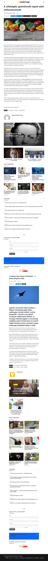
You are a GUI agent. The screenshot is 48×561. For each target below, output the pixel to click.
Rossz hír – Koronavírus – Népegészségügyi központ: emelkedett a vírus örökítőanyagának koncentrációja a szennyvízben (38, 177)
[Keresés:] (43, 2)
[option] (24, 134)
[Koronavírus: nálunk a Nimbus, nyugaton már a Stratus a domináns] (24, 170)
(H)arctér (8, 129)
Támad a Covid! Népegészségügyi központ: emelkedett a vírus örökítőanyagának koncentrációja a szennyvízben (10, 177)
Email (10, 241)
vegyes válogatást (38, 84)
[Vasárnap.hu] (24, 2)
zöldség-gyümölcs (22, 110)
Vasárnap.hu (20, 556)
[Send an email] (14, 13)
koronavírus (16, 110)
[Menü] (4, 2)
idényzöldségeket (25, 79)
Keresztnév (11, 248)
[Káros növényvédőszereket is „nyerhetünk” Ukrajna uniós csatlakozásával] (10, 186)
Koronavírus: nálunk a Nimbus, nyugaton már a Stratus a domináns (24, 176)
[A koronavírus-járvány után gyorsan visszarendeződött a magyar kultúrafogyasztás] (24, 186)
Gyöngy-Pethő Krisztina (10, 13)
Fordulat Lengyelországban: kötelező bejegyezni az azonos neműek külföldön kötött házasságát (16, 135)
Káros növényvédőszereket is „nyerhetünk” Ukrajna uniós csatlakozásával (9, 192)
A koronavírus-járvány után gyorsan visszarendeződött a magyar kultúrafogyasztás (23, 192)
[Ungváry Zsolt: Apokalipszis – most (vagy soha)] (38, 187)
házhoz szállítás (10, 110)
